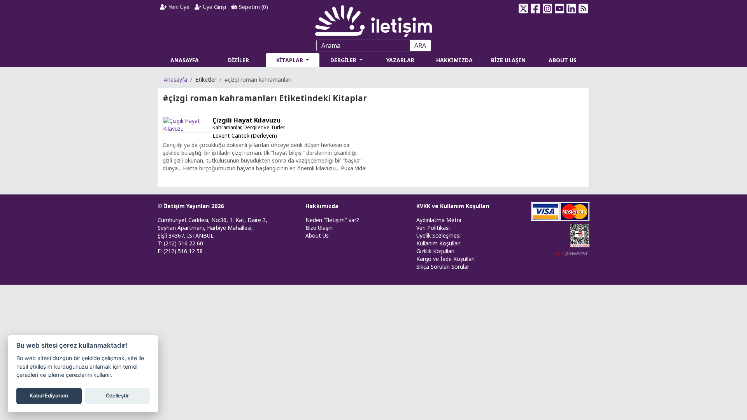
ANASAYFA (184, 60)
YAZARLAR (400, 60)
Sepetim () (252, 6)
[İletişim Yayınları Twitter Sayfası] (523, 8)
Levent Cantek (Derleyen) (244, 135)
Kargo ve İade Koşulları (445, 258)
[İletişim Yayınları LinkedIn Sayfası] (571, 8)
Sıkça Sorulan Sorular (442, 266)
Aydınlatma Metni (438, 220)
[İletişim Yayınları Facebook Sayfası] (536, 8)
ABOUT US (563, 60)
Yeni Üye (178, 6)
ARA (420, 45)
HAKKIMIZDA (454, 60)
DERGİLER (344, 60)
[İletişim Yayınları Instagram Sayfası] (548, 8)
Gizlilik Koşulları (435, 251)
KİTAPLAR (290, 60)
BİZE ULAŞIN (508, 60)
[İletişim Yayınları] (373, 19)
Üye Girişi (214, 6)
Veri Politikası (433, 227)
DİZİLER (238, 60)
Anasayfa (175, 79)
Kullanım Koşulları (438, 243)
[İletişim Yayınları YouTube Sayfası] (559, 8)
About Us (317, 235)
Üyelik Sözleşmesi (438, 235)
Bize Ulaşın (319, 227)
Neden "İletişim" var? (332, 220)
